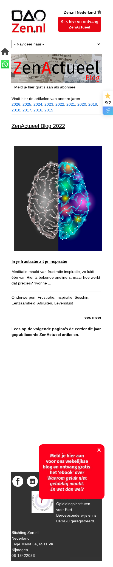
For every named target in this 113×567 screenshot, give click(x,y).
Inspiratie (64, 297)
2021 (70, 104)
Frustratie (46, 297)
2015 (48, 110)
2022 (59, 104)
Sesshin (81, 297)
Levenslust (63, 303)
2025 (26, 104)
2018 (16, 110)
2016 (37, 110)
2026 (16, 104)
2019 (92, 104)
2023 (48, 104)
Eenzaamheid (23, 303)
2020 (81, 104)
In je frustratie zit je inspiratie (39, 261)
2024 (37, 104)
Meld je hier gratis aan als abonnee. (45, 87)
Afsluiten (44, 303)
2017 (26, 110)
